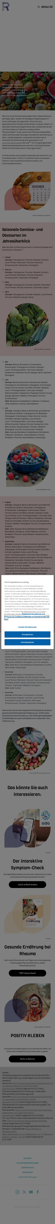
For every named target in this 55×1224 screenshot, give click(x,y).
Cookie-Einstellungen (27, 627)
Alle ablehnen (27, 634)
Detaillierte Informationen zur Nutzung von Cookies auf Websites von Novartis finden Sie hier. (27, 616)
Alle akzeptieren (27, 642)
